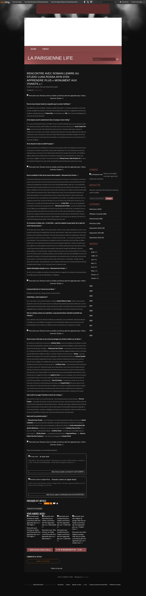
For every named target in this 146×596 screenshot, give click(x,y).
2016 (90, 330)
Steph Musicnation (38, 584)
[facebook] (84, 2)
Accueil (33, 49)
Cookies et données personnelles (98, 584)
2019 (90, 315)
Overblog (85, 577)
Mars (93, 271)
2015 (90, 335)
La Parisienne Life (50, 58)
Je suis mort (44, 456)
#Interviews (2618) (95, 209)
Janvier (93, 278)
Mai (92, 263)
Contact (45, 49)
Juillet (93, 256)
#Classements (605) (96, 219)
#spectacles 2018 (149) (97, 228)
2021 (90, 306)
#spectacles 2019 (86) (96, 233)
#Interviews (39, 90)
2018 (90, 320)
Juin (92, 259)
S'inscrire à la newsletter (34, 508)
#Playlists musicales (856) (97, 214)
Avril (92, 267)
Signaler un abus (77, 584)
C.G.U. (85, 584)
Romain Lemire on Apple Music (64, 479)
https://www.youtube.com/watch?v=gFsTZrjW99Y (68, 471)
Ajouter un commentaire (43, 561)
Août (92, 252)
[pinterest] (91, 2)
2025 (91, 286)
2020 (91, 311)
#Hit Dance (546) (94, 223)
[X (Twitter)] (88, 2)
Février (93, 274)
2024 (91, 291)
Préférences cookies (115, 584)
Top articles (61, 584)
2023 (91, 296)
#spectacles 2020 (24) (96, 237)
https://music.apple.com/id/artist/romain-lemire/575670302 (65, 494)
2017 (90, 325)
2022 (91, 301)
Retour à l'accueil (56, 568)
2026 (91, 249)
